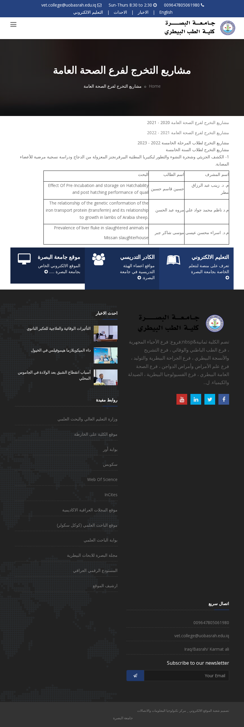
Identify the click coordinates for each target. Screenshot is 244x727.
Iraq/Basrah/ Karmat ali (206, 649)
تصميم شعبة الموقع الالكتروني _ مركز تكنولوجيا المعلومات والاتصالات (183, 710)
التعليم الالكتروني (88, 12)
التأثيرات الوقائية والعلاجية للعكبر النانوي (59, 328)
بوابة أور (110, 449)
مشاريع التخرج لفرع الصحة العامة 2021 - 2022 (188, 132)
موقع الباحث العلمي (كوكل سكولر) (87, 525)
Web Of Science (102, 479)
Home (155, 86)
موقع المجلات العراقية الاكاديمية (90, 510)
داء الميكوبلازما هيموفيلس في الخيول (61, 350)
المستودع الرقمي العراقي (95, 570)
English (166, 12)
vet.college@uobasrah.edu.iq (68, 5)
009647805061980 (182, 5)
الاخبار (143, 12)
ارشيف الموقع (105, 585)
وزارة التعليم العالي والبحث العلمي (87, 419)
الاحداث (120, 12)
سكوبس (110, 464)
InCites (111, 494)
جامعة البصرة (123, 717)
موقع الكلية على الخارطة (96, 434)
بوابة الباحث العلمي (101, 540)
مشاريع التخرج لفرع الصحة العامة (200, 122)
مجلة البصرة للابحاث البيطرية (92, 555)
